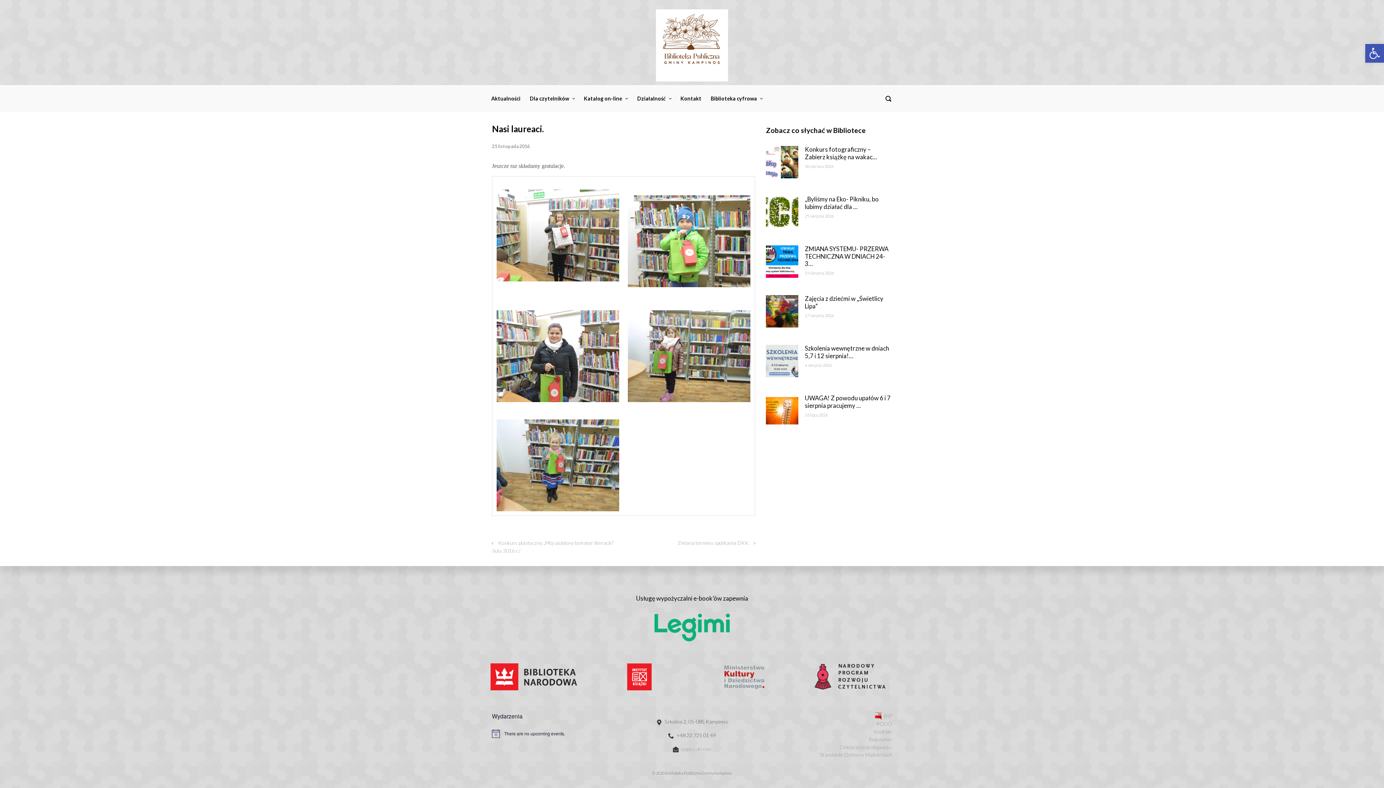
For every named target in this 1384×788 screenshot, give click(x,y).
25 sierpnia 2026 (819, 216)
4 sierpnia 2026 (818, 365)
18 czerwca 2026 (819, 166)
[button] (1374, 53)
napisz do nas (696, 749)
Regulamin (880, 739)
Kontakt (883, 732)
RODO (884, 724)
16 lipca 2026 (816, 415)
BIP (888, 716)
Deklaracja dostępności (866, 747)
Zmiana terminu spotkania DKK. (714, 543)
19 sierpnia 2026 (819, 273)
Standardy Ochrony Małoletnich (856, 755)
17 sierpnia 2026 (819, 315)
